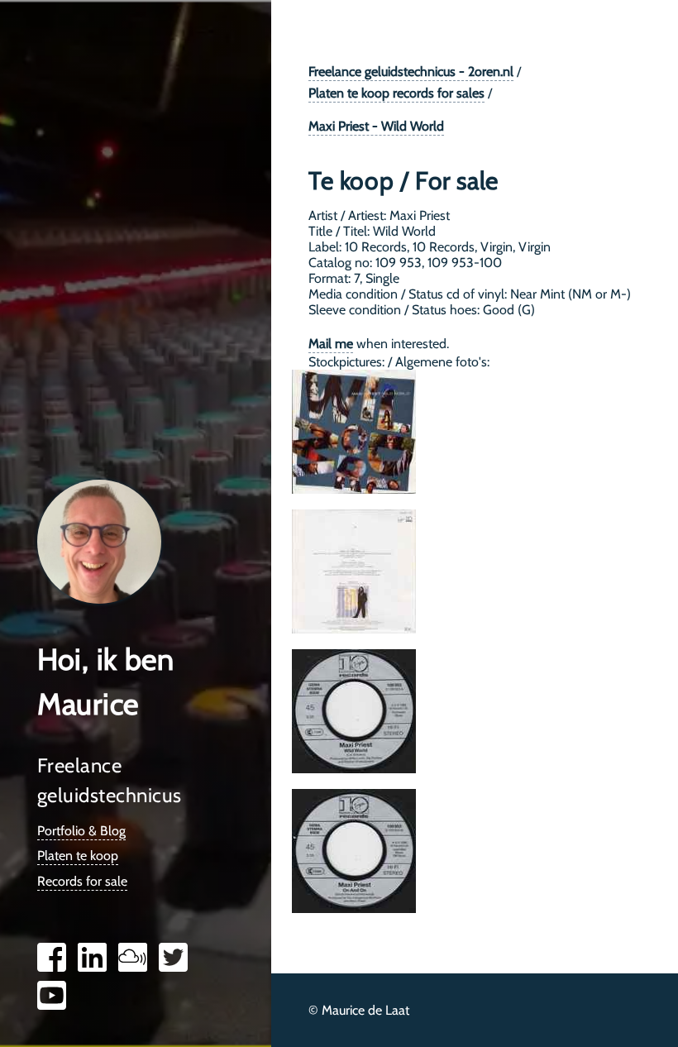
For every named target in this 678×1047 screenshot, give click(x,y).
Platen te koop (77, 855)
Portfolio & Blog (81, 831)
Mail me (330, 343)
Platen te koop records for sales (396, 93)
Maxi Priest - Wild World (376, 126)
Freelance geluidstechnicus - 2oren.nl (410, 71)
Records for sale (82, 881)
